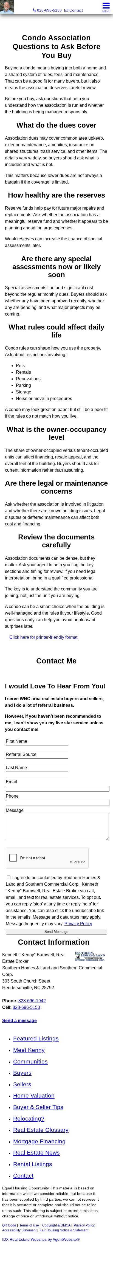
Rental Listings (32, 1164)
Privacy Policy (84, 1225)
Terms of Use (29, 1225)
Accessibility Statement (19, 1230)
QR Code (9, 1225)
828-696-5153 (26, 1007)
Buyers (22, 1073)
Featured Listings (36, 1038)
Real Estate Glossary (41, 1130)
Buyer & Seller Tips (38, 1107)
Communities (30, 1061)
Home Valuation (34, 1095)
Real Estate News (36, 1152)
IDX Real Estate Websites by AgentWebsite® (41, 1239)
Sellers (22, 1084)
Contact (23, 1175)
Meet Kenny (29, 1050)
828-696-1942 (32, 1000)
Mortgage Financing (39, 1141)
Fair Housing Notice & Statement (64, 1230)
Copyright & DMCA (56, 1225)
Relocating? (28, 1118)
